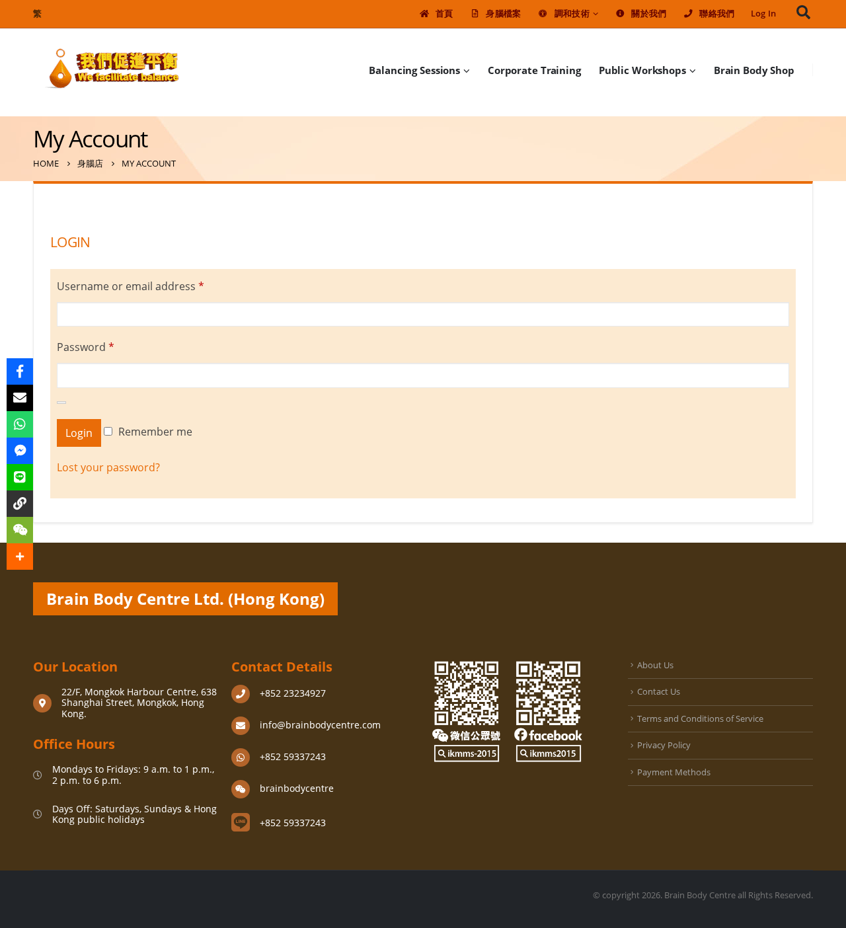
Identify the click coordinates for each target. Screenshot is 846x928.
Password (85, 347)
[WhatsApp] (20, 424)
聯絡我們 (716, 13)
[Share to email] (20, 398)
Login (79, 433)
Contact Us (658, 691)
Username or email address (130, 286)
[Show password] (61, 402)
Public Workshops (642, 70)
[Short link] (20, 503)
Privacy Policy (664, 745)
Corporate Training (534, 70)
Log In (764, 13)
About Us (655, 665)
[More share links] (20, 556)
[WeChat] (20, 530)
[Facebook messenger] (20, 451)
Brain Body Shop (754, 70)
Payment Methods (674, 772)
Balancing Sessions (414, 70)
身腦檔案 (503, 13)
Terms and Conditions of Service (700, 718)
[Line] (20, 477)
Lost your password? (108, 467)
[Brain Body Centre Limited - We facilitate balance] (112, 69)
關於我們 (648, 13)
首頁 (444, 13)
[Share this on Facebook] (20, 371)
